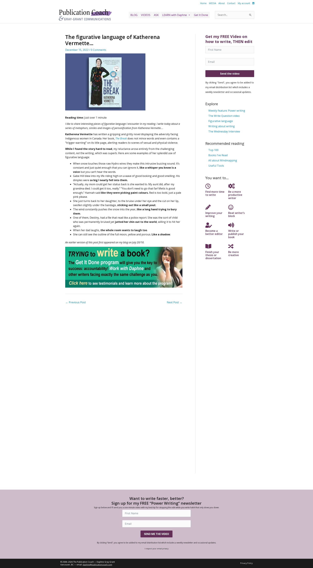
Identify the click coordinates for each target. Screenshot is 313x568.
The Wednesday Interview (224, 131)
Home (203, 3)
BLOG (133, 15)
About (221, 3)
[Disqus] (123, 347)
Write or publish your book (236, 234)
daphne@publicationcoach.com (97, 564)
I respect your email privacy (156, 548)
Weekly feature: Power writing (226, 110)
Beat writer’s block (236, 214)
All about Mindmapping (222, 160)
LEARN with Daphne (174, 15)
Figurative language (220, 121)
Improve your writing (213, 214)
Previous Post (76, 302)
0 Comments (98, 50)
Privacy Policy (246, 563)
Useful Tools (216, 165)
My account (244, 3)
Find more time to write (214, 193)
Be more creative (233, 253)
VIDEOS (145, 15)
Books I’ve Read (218, 155)
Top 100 (213, 150)
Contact (231, 3)
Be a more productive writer (235, 195)
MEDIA (212, 3)
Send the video (229, 73)
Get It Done (201, 15)
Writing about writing (221, 126)
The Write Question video (224, 116)
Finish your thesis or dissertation (213, 255)
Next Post (174, 302)
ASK (156, 15)
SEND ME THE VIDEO (156, 534)
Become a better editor (214, 232)
